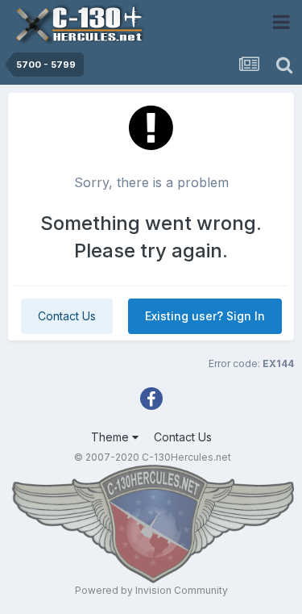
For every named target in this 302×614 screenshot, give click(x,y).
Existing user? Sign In (205, 316)
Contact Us (67, 316)
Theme (111, 437)
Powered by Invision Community (151, 590)
